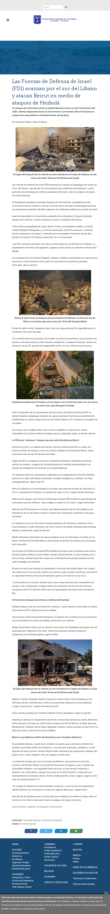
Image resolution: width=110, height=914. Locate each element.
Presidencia (50, 847)
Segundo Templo (20, 862)
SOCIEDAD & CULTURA (55, 865)
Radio (76, 862)
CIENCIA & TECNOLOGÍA (56, 882)
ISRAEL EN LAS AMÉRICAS (85, 867)
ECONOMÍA (49, 877)
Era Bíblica (17, 859)
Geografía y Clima (21, 877)
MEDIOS (77, 855)
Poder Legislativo (53, 850)
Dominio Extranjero (21, 865)
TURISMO (77, 844)
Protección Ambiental (22, 880)
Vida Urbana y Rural (21, 887)
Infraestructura (19, 884)
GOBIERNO (49, 844)
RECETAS (77, 850)
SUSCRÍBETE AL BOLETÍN (85, 873)
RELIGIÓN (49, 871)
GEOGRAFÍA (17, 874)
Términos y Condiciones (84, 878)
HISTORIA (16, 850)
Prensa (76, 858)
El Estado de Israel (21, 869)
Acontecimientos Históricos (20, 854)
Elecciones (49, 860)
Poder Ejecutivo (52, 854)
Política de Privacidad (84, 884)
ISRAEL (15, 844)
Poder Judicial (51, 857)
